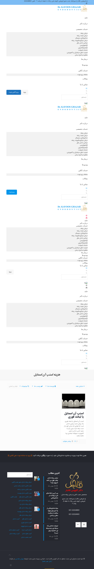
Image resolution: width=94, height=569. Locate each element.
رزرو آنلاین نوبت (14, 92)
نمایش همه (79, 386)
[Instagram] (11, 565)
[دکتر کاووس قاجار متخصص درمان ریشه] (73, 11)
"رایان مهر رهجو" (47, 561)
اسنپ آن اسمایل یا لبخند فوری (74, 415)
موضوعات (24, 386)
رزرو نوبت (12, 192)
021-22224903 (74, 514)
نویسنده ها (50, 386)
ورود (24, 92)
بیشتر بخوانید (67, 441)
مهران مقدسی (19, 559)
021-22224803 (74, 510)
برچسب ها (37, 386)
